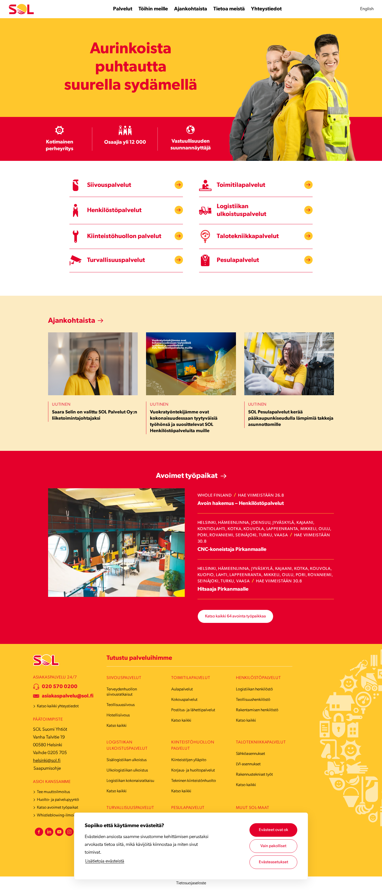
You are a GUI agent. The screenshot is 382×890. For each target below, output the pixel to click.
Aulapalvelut (182, 689)
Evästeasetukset (273, 862)
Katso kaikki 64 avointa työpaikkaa (235, 616)
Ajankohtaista (71, 321)
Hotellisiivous (118, 715)
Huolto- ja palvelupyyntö (58, 800)
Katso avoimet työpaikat (57, 808)
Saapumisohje (47, 768)
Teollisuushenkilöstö (253, 700)
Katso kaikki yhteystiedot (58, 706)
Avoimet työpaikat (187, 476)
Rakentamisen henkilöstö (257, 710)
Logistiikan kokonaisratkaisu (130, 781)
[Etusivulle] (21, 9)
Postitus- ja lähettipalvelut (193, 710)
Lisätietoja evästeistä (104, 861)
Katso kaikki (117, 726)
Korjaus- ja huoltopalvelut (193, 770)
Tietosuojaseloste (191, 883)
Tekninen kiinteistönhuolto (193, 781)
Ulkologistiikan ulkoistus (127, 770)
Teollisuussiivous (121, 705)
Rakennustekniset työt (254, 775)
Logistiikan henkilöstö (254, 689)
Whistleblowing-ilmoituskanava (64, 815)
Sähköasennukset (250, 754)
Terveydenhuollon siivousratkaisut (122, 692)
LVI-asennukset (248, 764)
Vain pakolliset (273, 846)
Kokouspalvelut (184, 700)
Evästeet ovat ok (273, 830)
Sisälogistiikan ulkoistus (127, 760)
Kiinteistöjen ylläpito (188, 760)
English (367, 9)
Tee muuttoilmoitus (53, 792)
